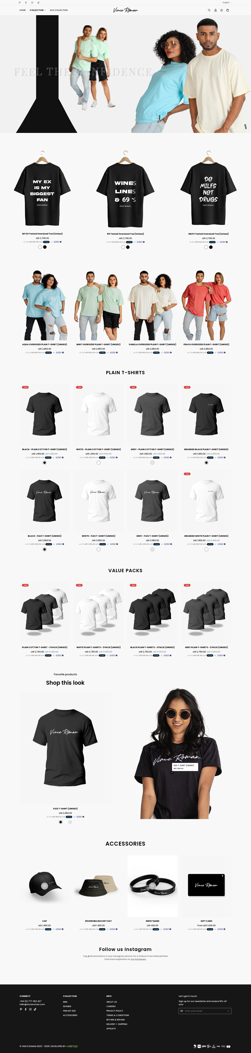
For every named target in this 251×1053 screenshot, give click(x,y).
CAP (44, 921)
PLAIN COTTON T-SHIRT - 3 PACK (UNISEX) (44, 647)
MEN (65, 1001)
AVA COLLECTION (59, 10)
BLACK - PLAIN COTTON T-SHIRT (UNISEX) (44, 449)
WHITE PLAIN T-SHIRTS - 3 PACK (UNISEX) (98, 647)
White (40, 247)
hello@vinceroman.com (32, 1004)
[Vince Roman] (125, 10)
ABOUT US (111, 1001)
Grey (152, 462)
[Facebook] (26, 3)
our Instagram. (138, 959)
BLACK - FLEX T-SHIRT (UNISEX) (44, 535)
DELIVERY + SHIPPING (116, 1024)
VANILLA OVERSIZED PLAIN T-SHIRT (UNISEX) (152, 344)
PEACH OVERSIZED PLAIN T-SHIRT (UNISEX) (206, 344)
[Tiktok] (38, 3)
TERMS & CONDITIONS (117, 1015)
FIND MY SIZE (69, 1010)
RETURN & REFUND (115, 1019)
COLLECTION (37, 10)
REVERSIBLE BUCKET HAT (98, 921)
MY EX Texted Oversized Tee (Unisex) (42, 233)
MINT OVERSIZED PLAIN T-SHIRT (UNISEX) (98, 344)
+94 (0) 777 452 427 (30, 1001)
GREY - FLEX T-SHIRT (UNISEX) (152, 535)
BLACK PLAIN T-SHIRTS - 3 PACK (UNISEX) (152, 647)
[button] (228, 10)
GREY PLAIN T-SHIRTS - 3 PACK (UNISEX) (206, 647)
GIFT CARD (206, 921)
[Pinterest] (19, 3)
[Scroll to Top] (246, 1039)
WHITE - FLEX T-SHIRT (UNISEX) (98, 535)
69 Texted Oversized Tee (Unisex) (125, 233)
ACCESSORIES (70, 1015)
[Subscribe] (228, 1011)
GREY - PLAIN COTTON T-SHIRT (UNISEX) (152, 449)
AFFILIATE (111, 1028)
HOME (23, 10)
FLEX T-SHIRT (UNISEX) (184, 765)
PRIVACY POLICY (114, 1010)
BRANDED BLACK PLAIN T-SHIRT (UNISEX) (206, 449)
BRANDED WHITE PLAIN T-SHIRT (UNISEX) (206, 535)
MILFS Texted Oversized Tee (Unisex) (209, 233)
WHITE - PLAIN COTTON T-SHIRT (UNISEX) (98, 449)
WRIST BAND (152, 921)
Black (45, 247)
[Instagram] (32, 3)
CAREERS (111, 1006)
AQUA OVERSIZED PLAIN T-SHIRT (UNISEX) (44, 344)
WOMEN (67, 1006)
